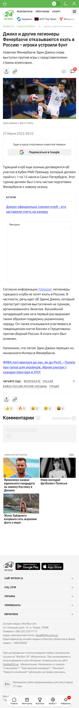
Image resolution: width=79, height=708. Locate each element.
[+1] (4, 4)
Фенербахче (32, 381)
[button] (39, 429)
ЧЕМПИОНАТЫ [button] (12, 605)
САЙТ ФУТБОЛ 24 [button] (13, 578)
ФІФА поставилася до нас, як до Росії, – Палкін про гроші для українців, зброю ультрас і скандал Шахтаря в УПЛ (39, 367)
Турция (54, 386)
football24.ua (10, 664)
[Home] (8, 18)
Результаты (25, 11)
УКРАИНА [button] (9, 596)
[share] (6, 71)
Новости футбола (26, 26)
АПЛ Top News (47, 19)
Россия (48, 381)
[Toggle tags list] (74, 381)
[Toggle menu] (74, 11)
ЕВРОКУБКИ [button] (11, 614)
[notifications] (65, 4)
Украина (27, 19)
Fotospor (44, 289)
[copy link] (14, 71)
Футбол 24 (8, 26)
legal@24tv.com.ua (47, 635)
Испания (69, 19)
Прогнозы (42, 11)
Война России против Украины (25, 386)
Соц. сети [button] (10, 587)
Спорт (56, 11)
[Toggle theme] (56, 3)
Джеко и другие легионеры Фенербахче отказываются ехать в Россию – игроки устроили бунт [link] (60, 26)
